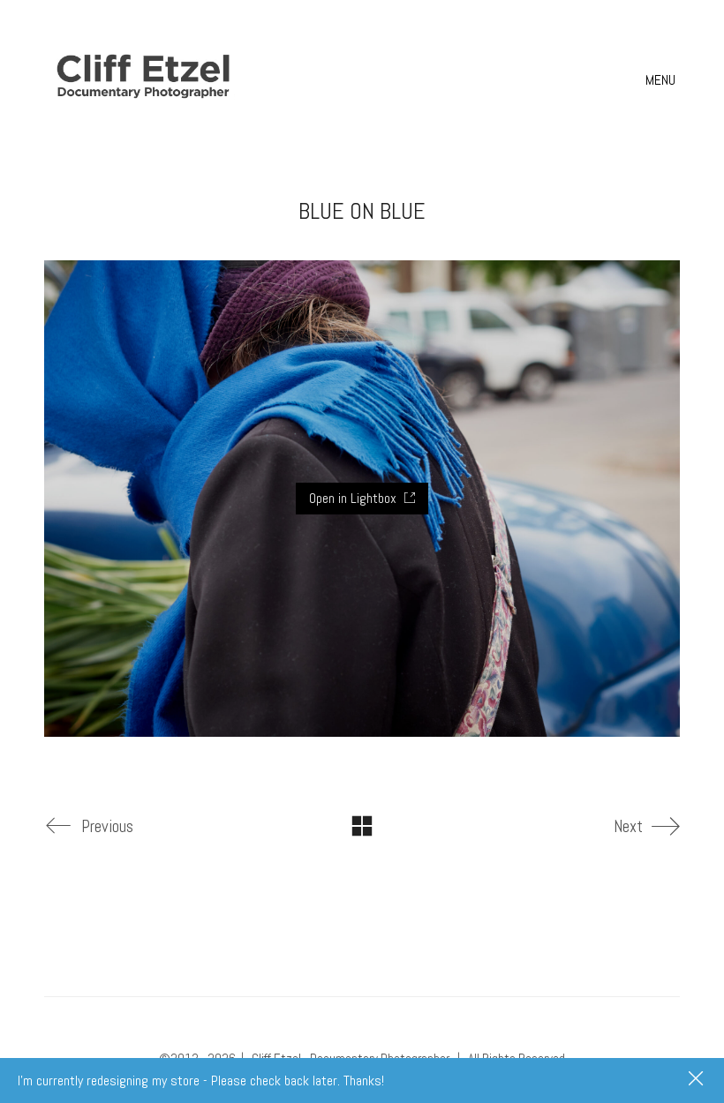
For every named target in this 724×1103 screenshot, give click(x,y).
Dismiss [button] (697, 1080)
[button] (662, 80)
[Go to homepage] (145, 80)
